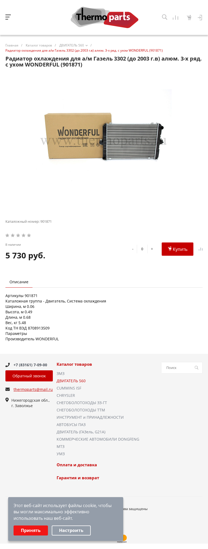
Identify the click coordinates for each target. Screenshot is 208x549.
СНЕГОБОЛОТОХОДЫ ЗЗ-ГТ (82, 402)
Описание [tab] (18, 281)
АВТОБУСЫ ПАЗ (71, 424)
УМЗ (61, 453)
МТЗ (60, 446)
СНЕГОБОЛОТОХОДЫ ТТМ (81, 409)
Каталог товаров (74, 364)
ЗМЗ (60, 373)
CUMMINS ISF (69, 388)
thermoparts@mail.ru (33, 389)
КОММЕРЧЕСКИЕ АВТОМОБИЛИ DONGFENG (98, 439)
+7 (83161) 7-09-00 (30, 364)
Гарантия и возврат (78, 477)
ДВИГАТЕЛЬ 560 (71, 380)
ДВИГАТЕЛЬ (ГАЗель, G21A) (81, 431)
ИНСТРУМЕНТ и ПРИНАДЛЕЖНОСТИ (90, 417)
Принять (31, 530)
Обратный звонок (29, 375)
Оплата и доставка (77, 465)
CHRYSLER (66, 395)
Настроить (71, 530)
